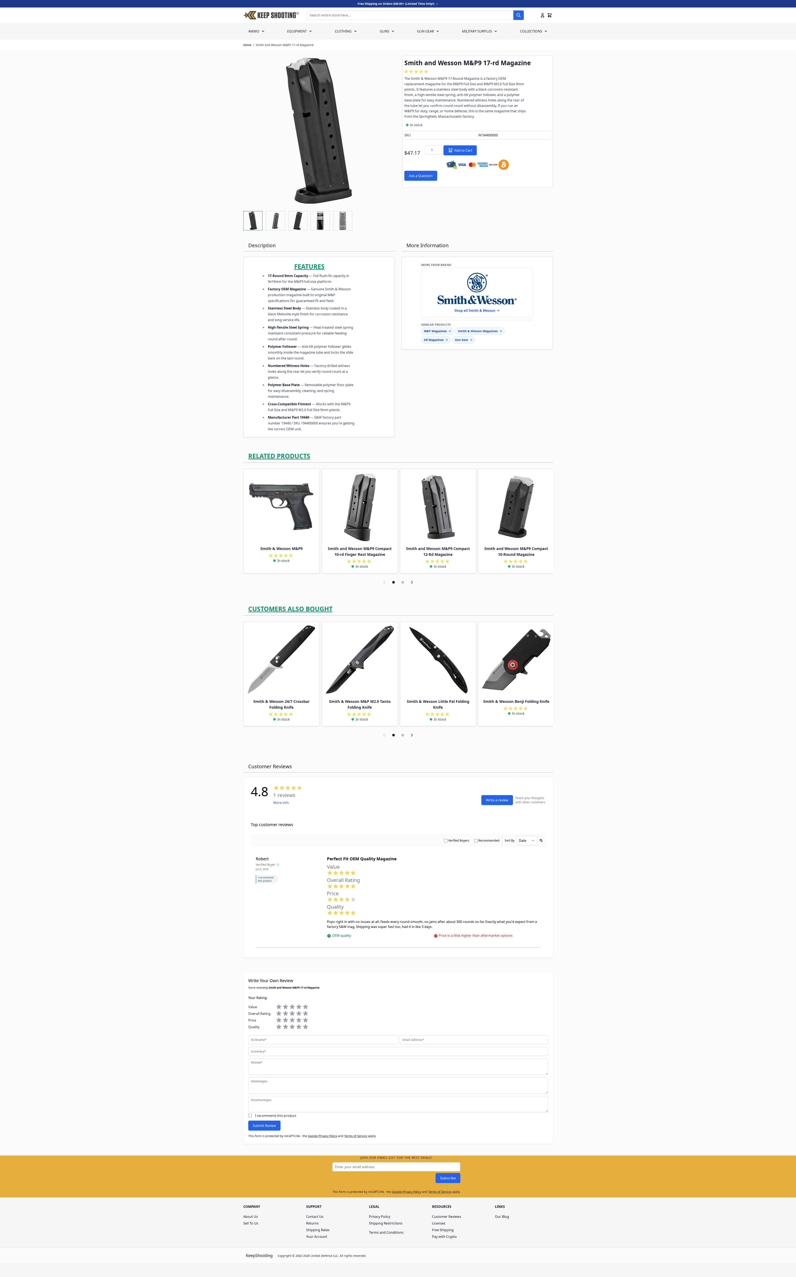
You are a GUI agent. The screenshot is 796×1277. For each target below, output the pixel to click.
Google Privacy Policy (322, 1136)
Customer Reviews (446, 1216)
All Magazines (434, 340)
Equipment (297, 31)
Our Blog (502, 1216)
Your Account (316, 1236)
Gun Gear (425, 31)
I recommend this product (275, 1115)
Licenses (438, 1223)
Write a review (497, 800)
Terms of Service (355, 1136)
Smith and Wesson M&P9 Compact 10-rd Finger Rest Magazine (360, 551)
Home (247, 45)
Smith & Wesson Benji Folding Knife (516, 701)
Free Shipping (443, 1230)
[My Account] (542, 15)
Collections (531, 31)
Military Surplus (477, 31)
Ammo (253, 31)
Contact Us (314, 1216)
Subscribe (448, 1178)
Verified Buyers (458, 840)
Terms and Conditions (386, 1232)
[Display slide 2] (402, 582)
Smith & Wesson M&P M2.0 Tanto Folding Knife (360, 704)
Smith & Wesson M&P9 (281, 548)
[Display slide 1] (393, 582)
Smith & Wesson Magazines (478, 331)
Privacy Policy (379, 1216)
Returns (312, 1223)
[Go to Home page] (271, 15)
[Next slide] (411, 582)
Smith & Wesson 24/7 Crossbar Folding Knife (281, 704)
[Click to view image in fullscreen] (318, 130)
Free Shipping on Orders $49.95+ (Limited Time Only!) (396, 4)
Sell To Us (250, 1223)
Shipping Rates (318, 1230)
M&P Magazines (435, 331)
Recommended (488, 840)
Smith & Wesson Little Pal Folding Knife (438, 704)
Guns (384, 31)
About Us (250, 1216)
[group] (416, 71)
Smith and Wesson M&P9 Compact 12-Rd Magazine (438, 551)
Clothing (343, 31)
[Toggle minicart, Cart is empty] (549, 15)
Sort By (509, 840)
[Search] (518, 15)
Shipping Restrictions (385, 1223)
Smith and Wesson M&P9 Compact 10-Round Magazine (516, 551)
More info (281, 802)
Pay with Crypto (444, 1236)
